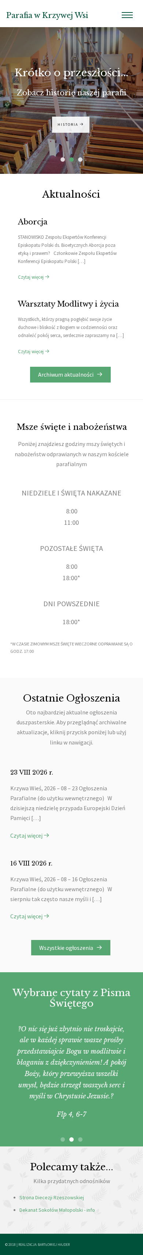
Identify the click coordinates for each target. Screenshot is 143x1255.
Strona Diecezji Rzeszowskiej (51, 1197)
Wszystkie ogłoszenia (67, 947)
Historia (69, 124)
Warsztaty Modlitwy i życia (68, 304)
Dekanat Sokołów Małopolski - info (57, 1210)
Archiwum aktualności (67, 374)
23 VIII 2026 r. (31, 772)
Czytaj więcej (31, 277)
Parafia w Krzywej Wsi (47, 15)
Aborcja (32, 221)
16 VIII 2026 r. (31, 863)
